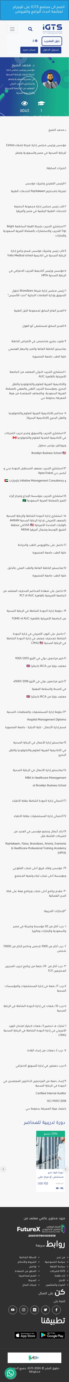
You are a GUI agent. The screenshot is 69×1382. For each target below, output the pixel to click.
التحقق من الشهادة (25, 1271)
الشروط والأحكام (27, 1262)
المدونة (32, 1280)
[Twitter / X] (45, 1310)
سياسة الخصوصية (55, 1262)
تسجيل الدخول (51, 50)
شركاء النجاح (29, 1285)
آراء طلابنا (60, 1276)
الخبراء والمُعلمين (55, 1285)
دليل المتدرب (52, 41)
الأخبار (62, 1280)
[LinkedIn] (34, 1310)
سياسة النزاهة (57, 1266)
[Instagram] (23, 1310)
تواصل (32, 1266)
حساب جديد (29, 50)
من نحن (61, 1257)
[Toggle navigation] (12, 29)
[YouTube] (12, 1310)
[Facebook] (56, 1310)
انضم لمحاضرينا (27, 1276)
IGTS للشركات (57, 1271)
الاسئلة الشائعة (27, 1257)
